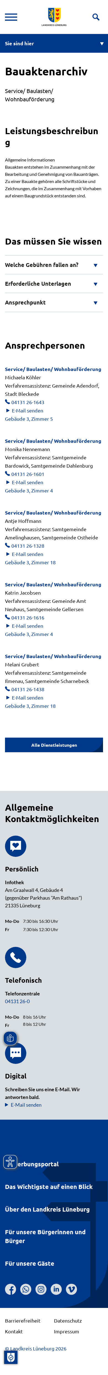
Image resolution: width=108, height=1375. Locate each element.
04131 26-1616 (27, 617)
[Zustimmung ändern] (10, 1357)
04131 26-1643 (27, 402)
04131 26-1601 (27, 474)
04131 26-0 (17, 1001)
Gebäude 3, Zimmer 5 (29, 419)
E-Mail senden (27, 410)
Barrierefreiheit (22, 1320)
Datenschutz (68, 1320)
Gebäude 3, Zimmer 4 (29, 490)
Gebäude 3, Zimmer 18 (30, 562)
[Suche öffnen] (96, 17)
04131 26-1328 (27, 546)
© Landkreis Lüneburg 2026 (35, 1348)
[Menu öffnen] (11, 17)
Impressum (66, 1331)
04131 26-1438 (27, 689)
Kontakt (14, 1331)
